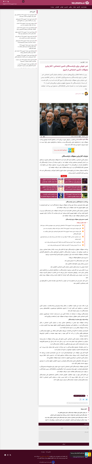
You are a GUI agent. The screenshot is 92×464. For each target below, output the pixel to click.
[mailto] (43, 136)
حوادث (74, 7)
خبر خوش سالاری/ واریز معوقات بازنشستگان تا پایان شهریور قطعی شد (72, 413)
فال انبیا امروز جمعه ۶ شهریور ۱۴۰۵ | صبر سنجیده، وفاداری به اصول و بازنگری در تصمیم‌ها (73, 195)
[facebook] (80, 399)
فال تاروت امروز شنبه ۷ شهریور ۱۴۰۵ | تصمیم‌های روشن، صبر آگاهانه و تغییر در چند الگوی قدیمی (73, 181)
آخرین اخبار (32, 12)
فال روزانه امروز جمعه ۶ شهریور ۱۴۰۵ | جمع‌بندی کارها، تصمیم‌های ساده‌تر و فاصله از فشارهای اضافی (25, 56)
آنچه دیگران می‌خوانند (81, 223)
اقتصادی (57, 7)
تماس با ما (48, 452)
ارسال (64, 444)
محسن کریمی (78, 93)
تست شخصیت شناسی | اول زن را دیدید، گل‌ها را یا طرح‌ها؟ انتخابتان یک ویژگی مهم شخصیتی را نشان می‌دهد (49, 195)
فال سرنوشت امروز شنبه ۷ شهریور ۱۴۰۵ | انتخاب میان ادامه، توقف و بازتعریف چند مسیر (62, 228)
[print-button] (41, 137)
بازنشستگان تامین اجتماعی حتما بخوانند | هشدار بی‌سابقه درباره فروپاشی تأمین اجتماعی (68, 415)
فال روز (78, 7)
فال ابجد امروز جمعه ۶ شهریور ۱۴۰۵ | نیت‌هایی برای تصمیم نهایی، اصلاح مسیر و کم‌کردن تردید (25, 37)
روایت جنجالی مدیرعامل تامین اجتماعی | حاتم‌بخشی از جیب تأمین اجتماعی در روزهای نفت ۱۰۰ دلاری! (66, 420)
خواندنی (61, 7)
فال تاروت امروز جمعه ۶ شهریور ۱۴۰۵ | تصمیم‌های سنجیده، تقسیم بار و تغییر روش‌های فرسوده (73, 188)
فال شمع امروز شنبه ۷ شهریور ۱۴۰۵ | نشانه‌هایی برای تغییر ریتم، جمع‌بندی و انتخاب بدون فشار (60, 225)
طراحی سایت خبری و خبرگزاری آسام (45, 462)
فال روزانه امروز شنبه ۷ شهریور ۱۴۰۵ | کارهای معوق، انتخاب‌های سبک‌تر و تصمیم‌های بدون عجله (25, 33)
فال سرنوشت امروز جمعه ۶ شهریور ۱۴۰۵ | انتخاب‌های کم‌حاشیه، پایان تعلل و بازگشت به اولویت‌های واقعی (62, 233)
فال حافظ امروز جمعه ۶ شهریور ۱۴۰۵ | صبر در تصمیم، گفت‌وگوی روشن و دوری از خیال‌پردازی (26, 64)
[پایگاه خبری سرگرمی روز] (80, 2)
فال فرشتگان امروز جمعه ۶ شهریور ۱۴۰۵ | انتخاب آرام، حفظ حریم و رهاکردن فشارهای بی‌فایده (50, 188)
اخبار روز (66, 7)
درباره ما (52, 7)
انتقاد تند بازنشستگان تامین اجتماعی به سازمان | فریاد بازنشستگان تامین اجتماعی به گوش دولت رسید (66, 417)
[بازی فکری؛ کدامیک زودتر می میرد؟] (88, 454)
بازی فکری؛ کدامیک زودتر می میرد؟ (77, 453)
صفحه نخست (84, 7)
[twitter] (83, 399)
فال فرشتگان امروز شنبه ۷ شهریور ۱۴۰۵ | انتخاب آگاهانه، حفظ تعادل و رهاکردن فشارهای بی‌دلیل (49, 181)
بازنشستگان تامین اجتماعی (79, 396)
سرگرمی (70, 7)
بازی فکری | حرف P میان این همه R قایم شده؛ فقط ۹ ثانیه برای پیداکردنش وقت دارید (63, 242)
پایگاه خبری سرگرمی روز (82, 139)
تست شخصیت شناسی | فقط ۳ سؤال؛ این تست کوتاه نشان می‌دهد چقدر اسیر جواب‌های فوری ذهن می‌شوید (60, 238)
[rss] (8, 2)
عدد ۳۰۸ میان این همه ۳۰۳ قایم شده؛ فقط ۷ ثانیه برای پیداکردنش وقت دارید (64, 245)
